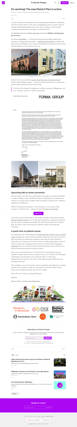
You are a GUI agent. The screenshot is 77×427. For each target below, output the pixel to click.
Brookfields (22, 39)
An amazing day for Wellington (21, 382)
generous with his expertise (19, 220)
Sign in (72, 2)
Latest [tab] (16, 355)
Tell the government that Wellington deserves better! (24, 363)
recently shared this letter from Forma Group (45, 80)
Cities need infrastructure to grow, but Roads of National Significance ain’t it (30, 360)
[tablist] (15, 355)
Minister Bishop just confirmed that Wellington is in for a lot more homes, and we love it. (31, 384)
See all (14, 393)
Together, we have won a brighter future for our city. (24, 373)
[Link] (9, 192)
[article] (38, 363)
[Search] (55, 2)
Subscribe (64, 2)
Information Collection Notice (38, 343)
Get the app (46, 420)
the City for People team (32, 281)
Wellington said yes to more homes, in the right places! (30, 371)
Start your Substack (34, 420)
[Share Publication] (58, 2)
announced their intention (46, 42)
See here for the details (50, 209)
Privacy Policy (50, 343)
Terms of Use (46, 341)
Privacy (38, 416)
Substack (31, 424)
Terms (42, 416)
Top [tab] (13, 355)
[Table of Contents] (2, 213)
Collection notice (49, 416)
